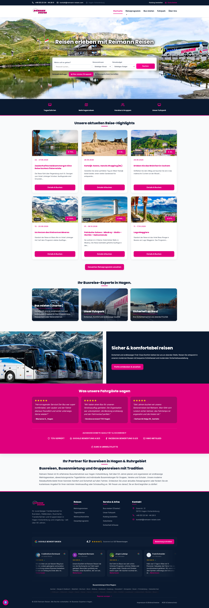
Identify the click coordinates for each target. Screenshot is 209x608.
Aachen (53, 589)
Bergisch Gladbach (63, 589)
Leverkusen (129, 592)
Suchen (145, 66)
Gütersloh (63, 592)
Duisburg (110, 589)
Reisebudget (117, 62)
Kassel (102, 592)
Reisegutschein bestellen (107, 74)
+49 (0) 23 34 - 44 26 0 (146, 515)
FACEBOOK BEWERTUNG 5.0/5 (123, 438)
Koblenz (109, 592)
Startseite (118, 11)
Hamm (77, 592)
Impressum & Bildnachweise (148, 602)
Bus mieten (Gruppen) (82, 74)
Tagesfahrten (79, 512)
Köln (115, 592)
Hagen (71, 592)
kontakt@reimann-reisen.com (71, 3)
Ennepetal (127, 589)
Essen (135, 589)
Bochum (82, 589)
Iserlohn (96, 592)
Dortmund (102, 589)
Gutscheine (172, 3)
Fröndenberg (142, 589)
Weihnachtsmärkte (81, 517)
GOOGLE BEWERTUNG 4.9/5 (86, 438)
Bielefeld (75, 589)
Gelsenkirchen (154, 589)
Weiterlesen (33, 573)
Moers (155, 592)
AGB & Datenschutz (169, 602)
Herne (89, 592)
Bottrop (94, 589)
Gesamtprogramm (81, 521)
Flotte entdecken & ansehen (127, 367)
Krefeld (121, 592)
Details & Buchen (55, 187)
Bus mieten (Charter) (111, 508)
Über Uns (173, 11)
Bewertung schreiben (163, 541)
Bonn (88, 589)
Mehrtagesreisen (81, 508)
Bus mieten (149, 11)
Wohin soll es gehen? (62, 62)
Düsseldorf (118, 589)
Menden (148, 592)
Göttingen (55, 592)
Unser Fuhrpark (109, 512)
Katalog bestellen (156, 3)
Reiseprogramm (133, 11)
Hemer (83, 592)
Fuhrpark (161, 11)
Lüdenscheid (139, 592)
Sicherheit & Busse (110, 525)
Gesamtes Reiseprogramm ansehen (104, 267)
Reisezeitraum (98, 62)
